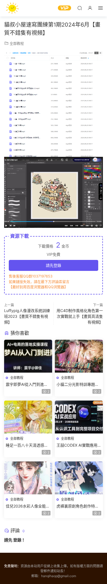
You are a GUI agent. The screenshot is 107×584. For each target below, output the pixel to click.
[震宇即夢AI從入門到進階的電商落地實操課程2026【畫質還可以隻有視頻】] (28, 356)
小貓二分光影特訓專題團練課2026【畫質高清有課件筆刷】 (78, 384)
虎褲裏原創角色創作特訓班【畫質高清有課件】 (78, 506)
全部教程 (17, 43)
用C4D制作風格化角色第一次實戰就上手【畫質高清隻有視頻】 (80, 316)
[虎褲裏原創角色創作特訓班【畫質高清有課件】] (79, 477)
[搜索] (79, 7)
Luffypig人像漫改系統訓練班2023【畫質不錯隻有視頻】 (27, 316)
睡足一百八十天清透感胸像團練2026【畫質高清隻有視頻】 (28, 445)
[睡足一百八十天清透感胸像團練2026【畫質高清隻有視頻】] (28, 417)
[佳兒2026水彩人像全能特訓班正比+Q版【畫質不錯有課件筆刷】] (28, 477)
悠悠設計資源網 (12, 8)
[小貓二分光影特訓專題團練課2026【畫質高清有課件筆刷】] (79, 356)
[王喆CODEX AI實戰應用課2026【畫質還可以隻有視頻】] (79, 417)
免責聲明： (12, 566)
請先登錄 (53, 265)
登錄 (17, 540)
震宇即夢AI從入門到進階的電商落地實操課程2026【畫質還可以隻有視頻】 (28, 384)
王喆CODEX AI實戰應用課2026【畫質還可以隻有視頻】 (79, 445)
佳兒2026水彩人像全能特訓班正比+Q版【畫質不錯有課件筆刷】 (28, 506)
